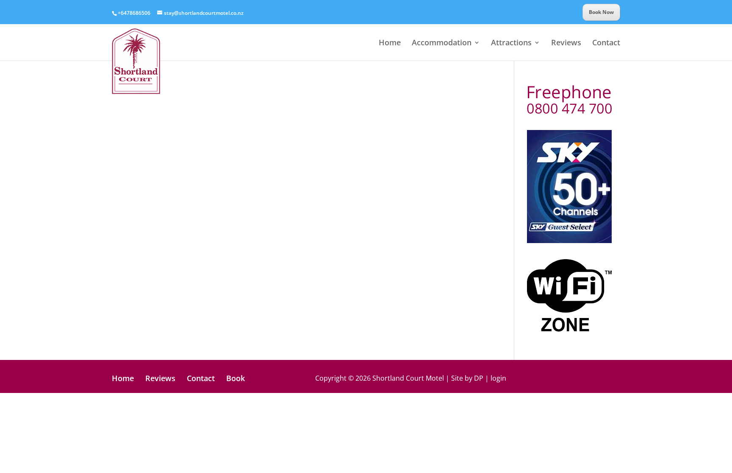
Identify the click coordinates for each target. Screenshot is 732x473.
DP (478, 378)
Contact (606, 43)
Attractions (511, 43)
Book (235, 378)
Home (390, 43)
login (498, 378)
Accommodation (441, 43)
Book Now (601, 12)
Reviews (566, 43)
